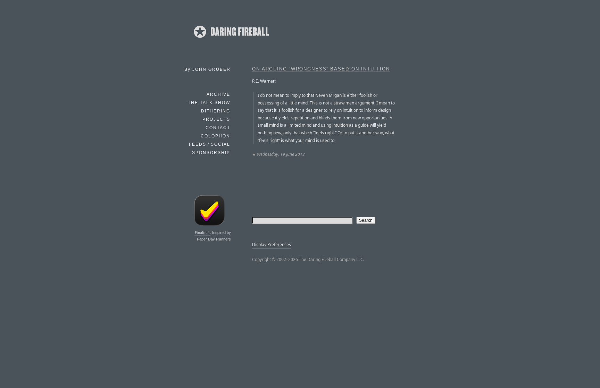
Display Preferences (271, 244)
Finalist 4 (202, 232)
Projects (216, 119)
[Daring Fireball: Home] (231, 40)
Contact (218, 127)
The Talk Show (209, 102)
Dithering (215, 111)
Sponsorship (211, 152)
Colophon (215, 136)
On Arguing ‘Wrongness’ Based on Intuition (321, 69)
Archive (218, 94)
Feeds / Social (209, 144)
